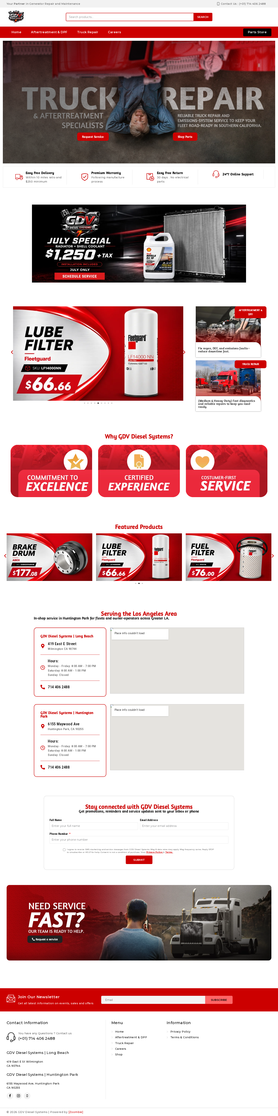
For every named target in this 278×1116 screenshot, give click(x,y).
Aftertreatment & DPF (49, 32)
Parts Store (257, 32)
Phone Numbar (59, 834)
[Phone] (27, 1096)
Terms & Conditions (184, 1037)
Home (17, 32)
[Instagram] (18, 1096)
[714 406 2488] (42, 687)
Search (202, 17)
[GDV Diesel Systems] (16, 17)
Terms (169, 852)
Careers (114, 32)
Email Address (149, 820)
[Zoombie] (75, 1112)
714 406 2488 (59, 687)
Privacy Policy (154, 852)
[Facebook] (10, 1096)
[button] (12, 352)
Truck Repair (87, 32)
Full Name (56, 820)
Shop (119, 1054)
